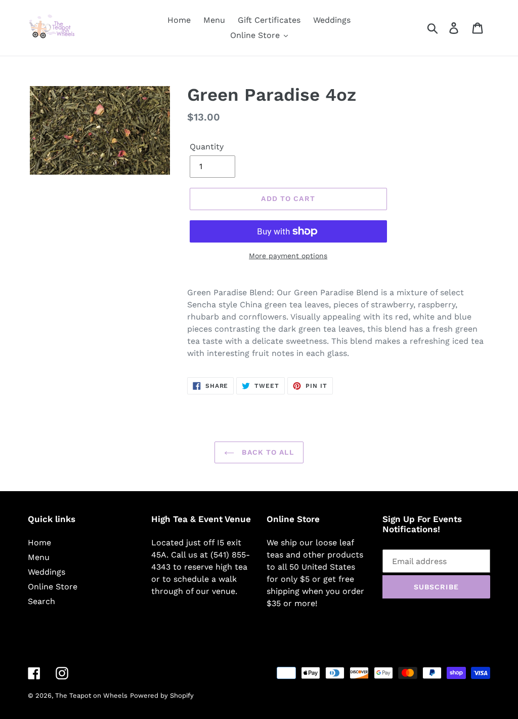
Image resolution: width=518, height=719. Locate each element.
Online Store (52, 586)
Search (41, 601)
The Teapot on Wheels (91, 695)
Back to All (266, 452)
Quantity (207, 146)
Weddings (46, 572)
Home (39, 542)
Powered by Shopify (162, 695)
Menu (39, 557)
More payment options (288, 256)
